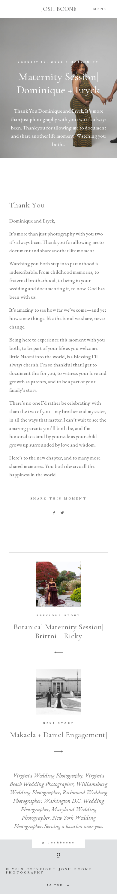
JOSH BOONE (58, 9)
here (52, 196)
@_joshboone (58, 842)
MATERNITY (84, 61)
